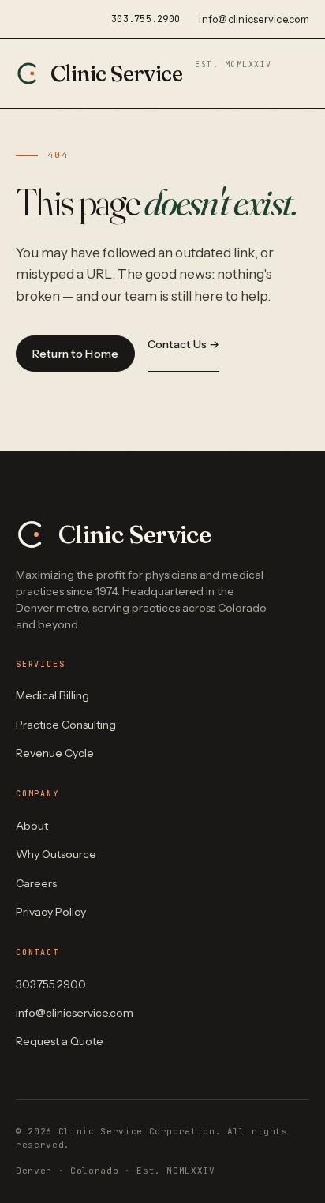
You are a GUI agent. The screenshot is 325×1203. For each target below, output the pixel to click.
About (32, 826)
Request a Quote (59, 1041)
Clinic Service (161, 73)
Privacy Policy (51, 912)
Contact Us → (183, 344)
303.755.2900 (145, 19)
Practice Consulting (66, 725)
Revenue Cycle (55, 753)
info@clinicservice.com (254, 19)
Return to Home (75, 354)
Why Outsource (56, 854)
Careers (36, 883)
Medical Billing (52, 695)
